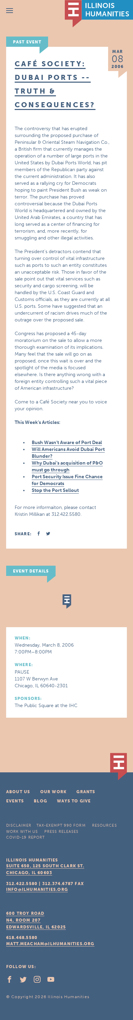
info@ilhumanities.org (37, 889)
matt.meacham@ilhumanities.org (50, 943)
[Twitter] (26, 981)
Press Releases (61, 831)
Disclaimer (18, 825)
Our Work (53, 791)
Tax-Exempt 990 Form (61, 825)
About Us (18, 791)
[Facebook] (12, 981)
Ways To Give (74, 801)
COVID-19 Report (25, 837)
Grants (85, 791)
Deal (97, 442)
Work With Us (22, 831)
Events (15, 801)
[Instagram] (40, 981)
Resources (104, 825)
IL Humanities (99, 13)
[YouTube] (53, 981)
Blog (40, 801)
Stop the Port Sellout (55, 490)
